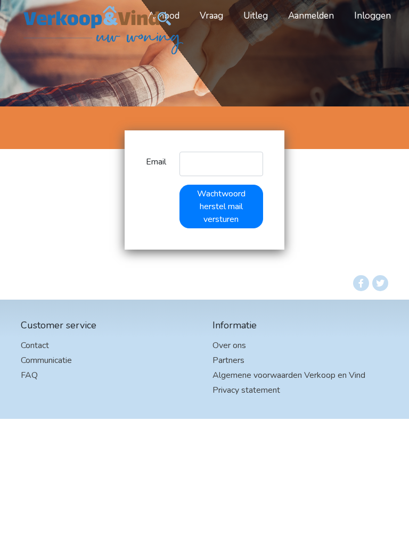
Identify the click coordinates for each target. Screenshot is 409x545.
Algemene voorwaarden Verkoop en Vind (288, 375)
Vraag (211, 16)
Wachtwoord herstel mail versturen (221, 206)
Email (156, 162)
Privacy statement (246, 390)
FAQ (29, 375)
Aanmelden (311, 16)
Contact (35, 345)
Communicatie (46, 360)
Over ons (229, 345)
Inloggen (372, 16)
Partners (228, 360)
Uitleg (255, 16)
